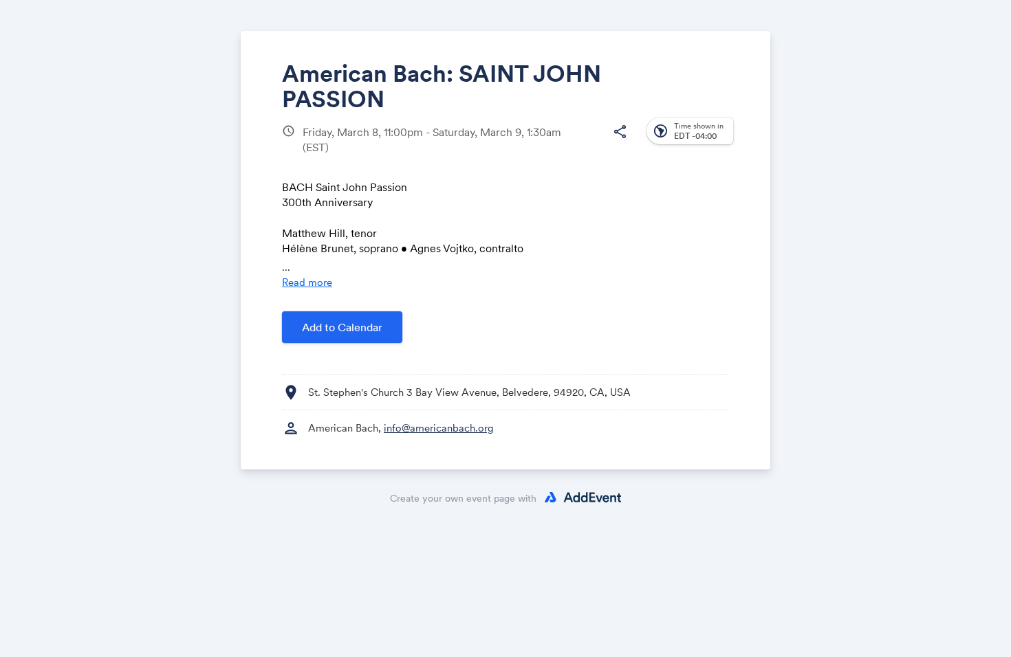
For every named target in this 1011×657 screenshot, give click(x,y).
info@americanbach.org (439, 427)
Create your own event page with (463, 498)
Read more (307, 282)
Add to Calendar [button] (342, 327)
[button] (619, 132)
